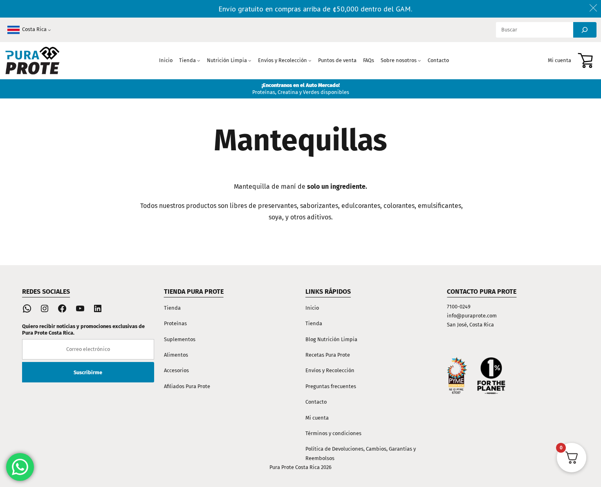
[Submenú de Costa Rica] (49, 29)
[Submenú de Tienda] (198, 60)
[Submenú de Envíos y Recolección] (310, 60)
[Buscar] (585, 30)
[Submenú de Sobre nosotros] (419, 60)
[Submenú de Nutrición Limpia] (249, 60)
